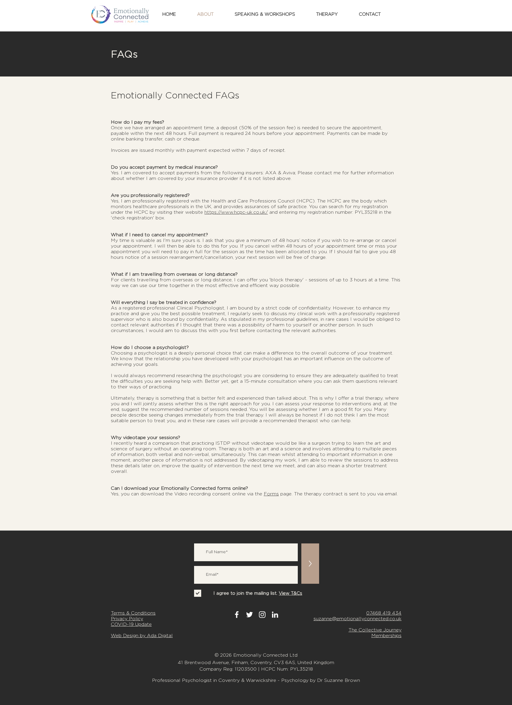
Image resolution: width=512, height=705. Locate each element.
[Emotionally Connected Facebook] (236, 614)
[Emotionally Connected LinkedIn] (275, 614)
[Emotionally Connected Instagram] (262, 614)
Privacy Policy (127, 618)
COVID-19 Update (131, 624)
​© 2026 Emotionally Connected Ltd (256, 655)
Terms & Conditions (133, 612)
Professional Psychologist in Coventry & (199, 680)
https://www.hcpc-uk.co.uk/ (236, 212)
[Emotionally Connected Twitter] (249, 614)
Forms (271, 493)
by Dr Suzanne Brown (335, 680)
